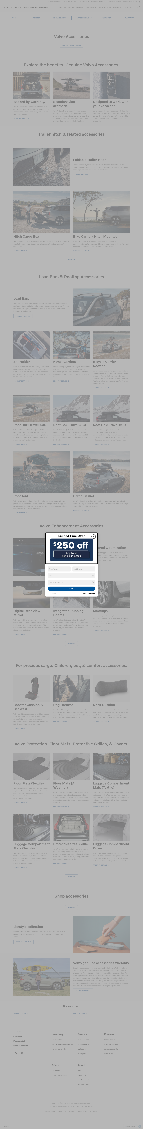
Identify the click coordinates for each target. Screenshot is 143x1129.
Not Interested (89, 593)
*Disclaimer (52, 593)
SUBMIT (71, 588)
